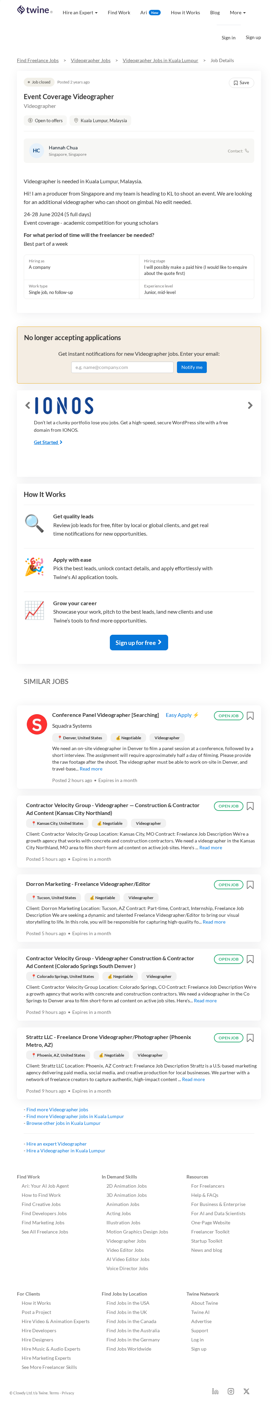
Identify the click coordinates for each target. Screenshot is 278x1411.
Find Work (119, 12)
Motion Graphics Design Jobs (137, 1231)
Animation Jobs (122, 1204)
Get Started (46, 442)
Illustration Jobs (123, 1222)
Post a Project (36, 1312)
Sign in (229, 37)
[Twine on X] (246, 1393)
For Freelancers (207, 1186)
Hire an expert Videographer (56, 1144)
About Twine (204, 1303)
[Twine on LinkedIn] (215, 1393)
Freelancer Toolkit (210, 1231)
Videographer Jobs (91, 60)
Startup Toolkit (206, 1241)
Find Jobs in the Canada (131, 1321)
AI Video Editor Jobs (128, 1259)
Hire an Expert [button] (78, 12)
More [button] (235, 12)
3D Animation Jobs (126, 1195)
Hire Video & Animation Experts (56, 1321)
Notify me (191, 367)
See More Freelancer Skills (49, 1367)
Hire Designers (37, 1339)
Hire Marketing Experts (46, 1358)
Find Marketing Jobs (43, 1222)
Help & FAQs (204, 1195)
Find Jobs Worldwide (128, 1349)
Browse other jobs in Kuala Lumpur (63, 1123)
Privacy (68, 1393)
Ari (149, 12)
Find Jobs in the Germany (133, 1339)
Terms (54, 1393)
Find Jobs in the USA (128, 1303)
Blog (215, 12)
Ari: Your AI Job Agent (45, 1186)
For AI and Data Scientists (218, 1213)
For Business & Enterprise (218, 1204)
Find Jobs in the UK (126, 1312)
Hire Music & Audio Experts (51, 1349)
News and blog (206, 1250)
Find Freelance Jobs (38, 60)
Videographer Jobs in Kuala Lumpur (160, 60)
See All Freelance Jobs (45, 1231)
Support (199, 1330)
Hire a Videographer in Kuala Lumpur (65, 1150)
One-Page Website (210, 1222)
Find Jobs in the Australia (133, 1330)
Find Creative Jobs (41, 1204)
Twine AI (200, 1312)
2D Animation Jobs (126, 1186)
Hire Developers (39, 1330)
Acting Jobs (118, 1213)
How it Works (185, 12)
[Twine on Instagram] (230, 1393)
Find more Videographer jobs (57, 1109)
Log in (197, 1339)
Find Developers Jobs (44, 1213)
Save (244, 82)
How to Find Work (41, 1195)
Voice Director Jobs (127, 1268)
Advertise (201, 1321)
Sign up (253, 37)
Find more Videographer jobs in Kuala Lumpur (75, 1116)
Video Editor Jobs (125, 1250)
